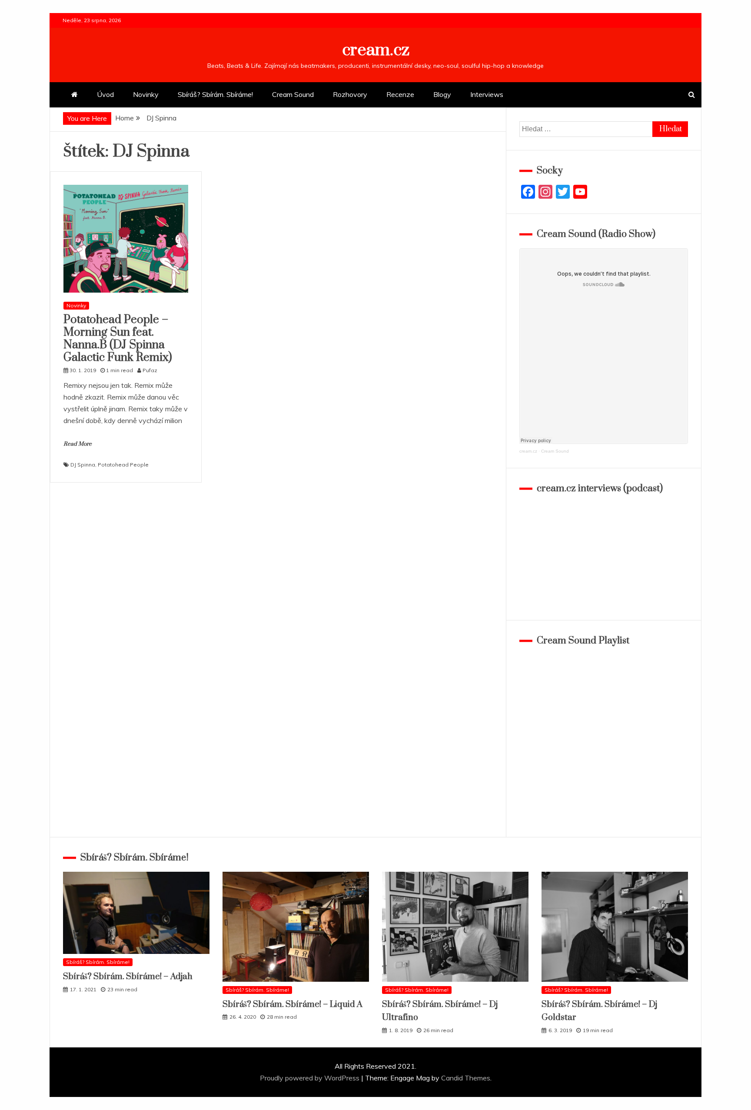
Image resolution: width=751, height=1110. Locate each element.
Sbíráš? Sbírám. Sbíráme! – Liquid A (292, 1004)
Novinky (146, 94)
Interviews (486, 94)
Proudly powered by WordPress (310, 1077)
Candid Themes (465, 1077)
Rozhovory (350, 94)
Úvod (105, 94)
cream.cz (375, 50)
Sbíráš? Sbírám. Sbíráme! (215, 94)
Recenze (400, 94)
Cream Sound (293, 94)
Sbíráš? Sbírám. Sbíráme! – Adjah (128, 976)
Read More (77, 443)
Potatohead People (123, 464)
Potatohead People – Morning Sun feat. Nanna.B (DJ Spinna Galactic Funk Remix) (117, 338)
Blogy (442, 94)
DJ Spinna (82, 464)
